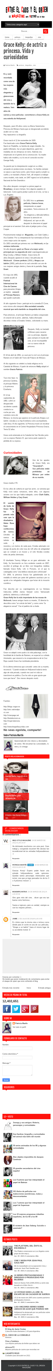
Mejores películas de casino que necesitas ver (22, 1349)
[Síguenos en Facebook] (6, 1013)
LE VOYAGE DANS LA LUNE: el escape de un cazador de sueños (32, 1293)
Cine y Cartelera (12, 1341)
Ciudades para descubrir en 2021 (17, 1356)
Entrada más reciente (10, 988)
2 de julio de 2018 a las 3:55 (30, 919)
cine (34, 65)
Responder (16, 858)
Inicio (29, 988)
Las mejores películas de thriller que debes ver (22, 1343)
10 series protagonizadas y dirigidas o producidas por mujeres (29, 1277)
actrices (21, 65)
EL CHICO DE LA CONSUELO (17, 1335)
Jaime (14, 919)
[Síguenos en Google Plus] (25, 1013)
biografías (28, 65)
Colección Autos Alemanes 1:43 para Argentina (22, 1331)
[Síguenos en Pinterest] (34, 1013)
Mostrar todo (47, 1359)
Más (37, 1256)
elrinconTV (10, 1347)
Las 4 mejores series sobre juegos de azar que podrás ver (31, 1308)
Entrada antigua (44, 988)
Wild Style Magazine (21, 840)
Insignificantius (19, 892)
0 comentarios (30, 1256)
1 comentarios (30, 1287)
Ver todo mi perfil (19, 1027)
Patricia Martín (19, 865)
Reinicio (8, 1337)
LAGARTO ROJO (12, 1353)
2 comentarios (30, 1317)
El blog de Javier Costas (15, 1329)
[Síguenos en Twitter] (16, 1013)
